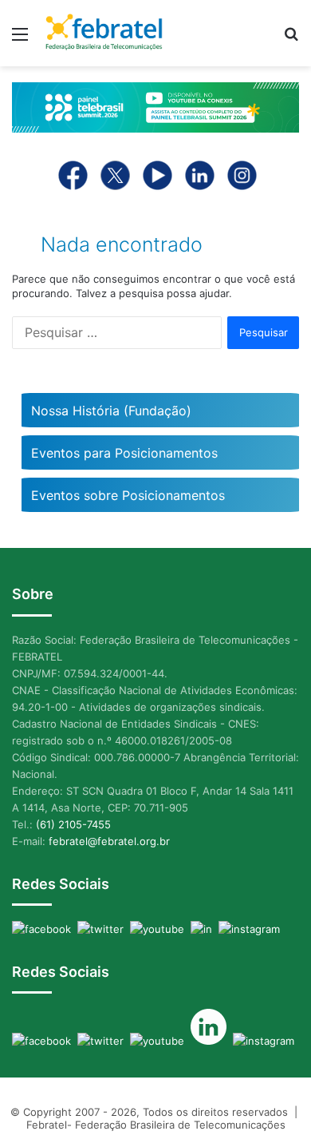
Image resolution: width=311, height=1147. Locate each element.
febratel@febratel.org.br (109, 841)
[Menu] (20, 40)
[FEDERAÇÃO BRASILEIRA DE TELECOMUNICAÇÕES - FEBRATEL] (103, 33)
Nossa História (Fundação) (111, 411)
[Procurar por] (291, 40)
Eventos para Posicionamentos (124, 453)
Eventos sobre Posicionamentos (128, 495)
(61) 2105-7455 (73, 824)
